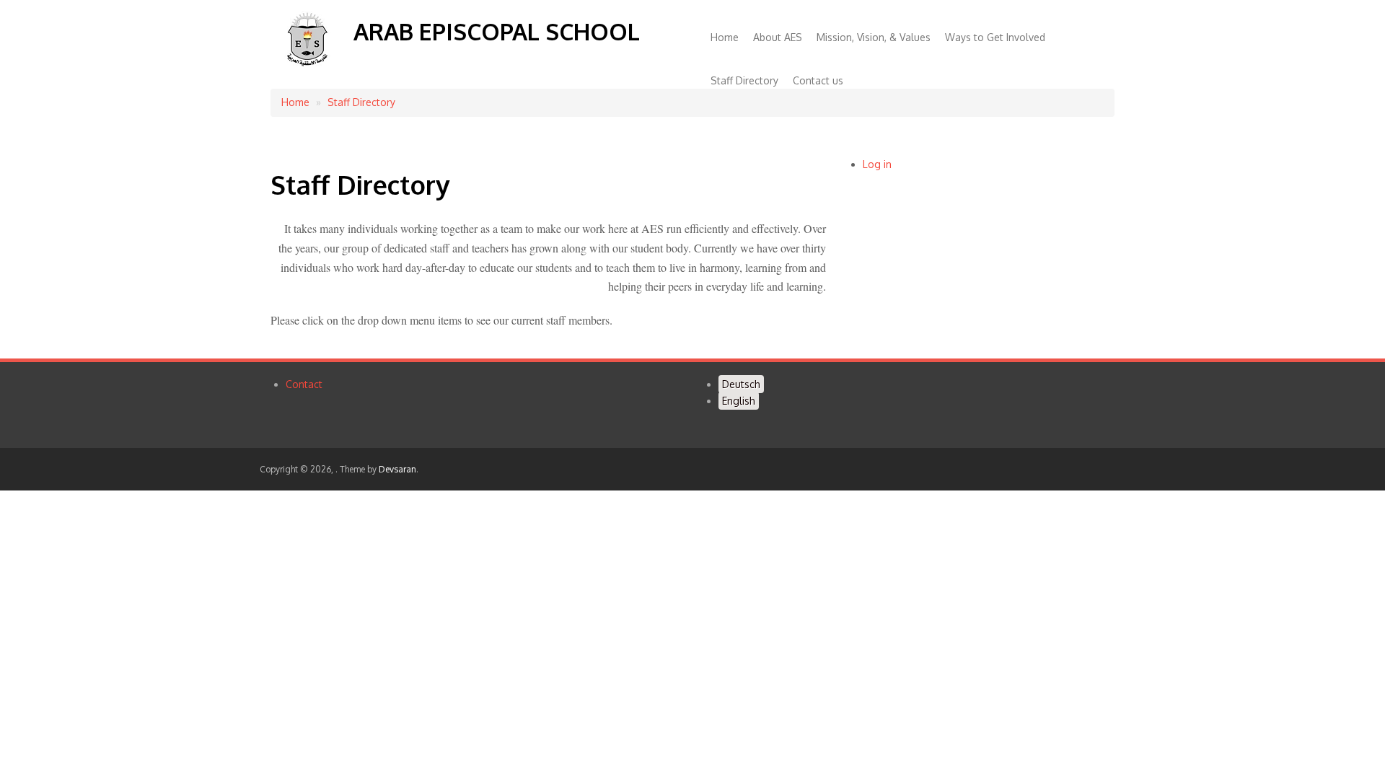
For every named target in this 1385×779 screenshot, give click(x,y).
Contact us (818, 80)
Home (725, 37)
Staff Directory (744, 80)
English (738, 401)
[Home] (307, 66)
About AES (777, 37)
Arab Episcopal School (496, 31)
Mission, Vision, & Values (874, 37)
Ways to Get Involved (995, 37)
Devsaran (397, 469)
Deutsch (741, 384)
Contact (304, 384)
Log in (877, 164)
